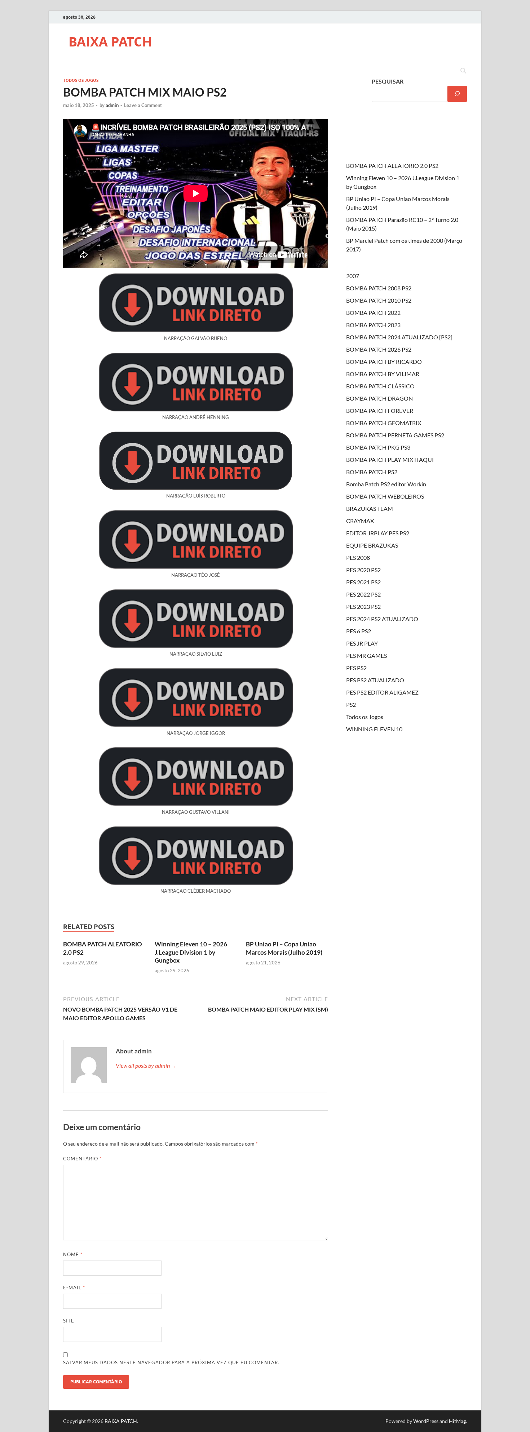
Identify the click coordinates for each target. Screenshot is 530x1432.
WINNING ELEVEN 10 (374, 729)
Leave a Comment (143, 105)
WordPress (425, 1421)
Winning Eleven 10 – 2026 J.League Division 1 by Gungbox (191, 952)
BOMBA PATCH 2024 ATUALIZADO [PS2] (399, 337)
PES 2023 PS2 (363, 606)
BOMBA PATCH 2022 (373, 312)
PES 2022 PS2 (363, 594)
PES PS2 (356, 667)
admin (112, 105)
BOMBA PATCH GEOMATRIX (383, 422)
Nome (73, 1254)
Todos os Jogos (80, 80)
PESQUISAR (387, 81)
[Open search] (463, 71)
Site (68, 1321)
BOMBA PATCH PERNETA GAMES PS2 (395, 435)
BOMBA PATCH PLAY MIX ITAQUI (390, 459)
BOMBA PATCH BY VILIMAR (382, 373)
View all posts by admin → (146, 1065)
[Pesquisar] (457, 94)
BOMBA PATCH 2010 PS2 (378, 300)
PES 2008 (358, 557)
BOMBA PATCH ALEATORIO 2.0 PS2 (392, 165)
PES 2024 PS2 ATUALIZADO (382, 618)
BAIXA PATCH (110, 41)
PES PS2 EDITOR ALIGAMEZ (382, 692)
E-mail (74, 1287)
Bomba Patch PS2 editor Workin (386, 484)
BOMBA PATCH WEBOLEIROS (385, 496)
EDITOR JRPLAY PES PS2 (377, 533)
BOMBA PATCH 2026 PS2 (378, 349)
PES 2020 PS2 (363, 569)
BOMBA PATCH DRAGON (379, 398)
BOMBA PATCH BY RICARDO (384, 361)
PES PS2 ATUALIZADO (375, 680)
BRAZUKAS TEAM (369, 508)
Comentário (82, 1158)
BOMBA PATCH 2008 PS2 (378, 288)
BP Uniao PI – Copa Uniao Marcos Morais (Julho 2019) (284, 948)
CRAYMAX (360, 520)
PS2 (351, 704)
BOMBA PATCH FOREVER (379, 410)
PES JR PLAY (362, 643)
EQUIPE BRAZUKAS (372, 545)
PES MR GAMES (366, 655)
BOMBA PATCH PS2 (371, 471)
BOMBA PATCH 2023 (373, 324)
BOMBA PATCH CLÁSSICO (380, 386)
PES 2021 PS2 (363, 582)
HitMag (457, 1421)
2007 (352, 275)
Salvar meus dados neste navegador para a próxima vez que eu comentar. (171, 1362)
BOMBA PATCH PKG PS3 (378, 447)
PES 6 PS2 (358, 631)
